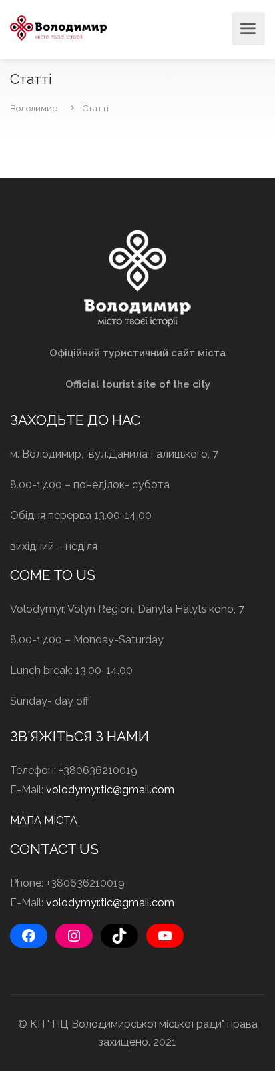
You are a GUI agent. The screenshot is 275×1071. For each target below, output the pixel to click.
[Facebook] (28, 936)
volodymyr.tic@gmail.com (110, 789)
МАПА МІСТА (43, 820)
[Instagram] (74, 936)
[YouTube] (165, 936)
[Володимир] (58, 27)
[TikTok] (119, 936)
